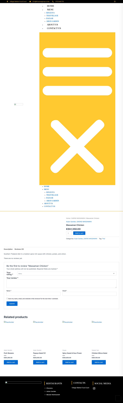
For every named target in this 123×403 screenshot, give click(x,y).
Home (50, 5)
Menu (50, 9)
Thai (103, 238)
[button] (77, 108)
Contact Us (54, 28)
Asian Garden (71, 222)
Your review (12, 278)
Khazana (50, 12)
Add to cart (79, 233)
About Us (52, 24)
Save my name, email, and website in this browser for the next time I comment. (33, 298)
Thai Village (52, 15)
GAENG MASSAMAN (78, 218)
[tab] (8, 249)
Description (8, 249)
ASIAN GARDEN (52, 21)
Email (65, 291)
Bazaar (49, 18)
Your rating (10, 273)
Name (9, 291)
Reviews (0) (19, 249)
